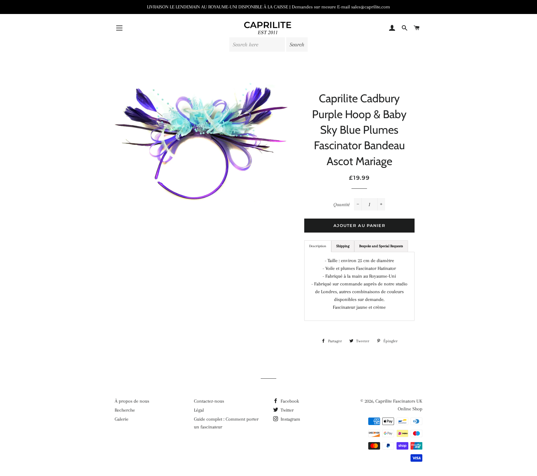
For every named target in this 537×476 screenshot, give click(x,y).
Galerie (121, 419)
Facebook (289, 401)
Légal (199, 410)
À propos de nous (132, 401)
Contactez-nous (209, 401)
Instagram (289, 419)
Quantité (341, 204)
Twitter (286, 410)
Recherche (125, 410)
